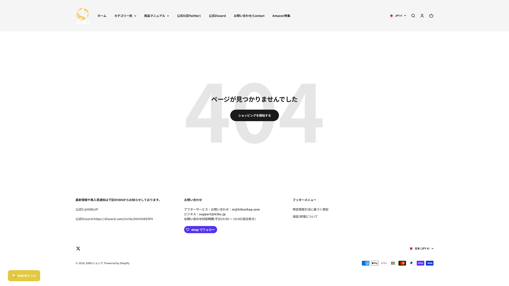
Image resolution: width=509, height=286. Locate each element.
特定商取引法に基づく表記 (310, 209)
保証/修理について (305, 216)
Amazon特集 (281, 16)
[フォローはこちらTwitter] (78, 248)
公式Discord (217, 16)
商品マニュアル (154, 16)
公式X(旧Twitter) (189, 16)
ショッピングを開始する (254, 115)
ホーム (101, 16)
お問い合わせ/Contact (249, 16)
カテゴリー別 (123, 16)
